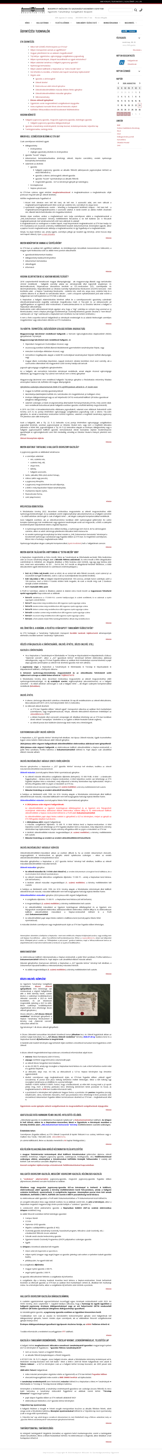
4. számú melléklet (80, 832)
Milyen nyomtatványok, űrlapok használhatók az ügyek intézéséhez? (58, 59)
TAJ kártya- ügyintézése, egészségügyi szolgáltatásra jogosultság (57, 56)
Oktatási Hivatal (123, 142)
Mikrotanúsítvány (42, 97)
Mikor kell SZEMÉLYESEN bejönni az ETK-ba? (48, 47)
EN (141, 2)
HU (137, 2)
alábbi (88, 1324)
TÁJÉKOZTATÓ (67, 675)
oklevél (48, 986)
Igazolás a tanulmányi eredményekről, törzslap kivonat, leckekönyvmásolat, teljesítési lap (61, 126)
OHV (118, 145)
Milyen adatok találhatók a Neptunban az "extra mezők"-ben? (55, 69)
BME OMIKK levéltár (68, 1377)
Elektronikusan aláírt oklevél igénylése (50, 86)
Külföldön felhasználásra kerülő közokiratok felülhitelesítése (54, 109)
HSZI (119, 134)
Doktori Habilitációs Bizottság (128, 128)
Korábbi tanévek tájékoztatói (84, 633)
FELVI (119, 131)
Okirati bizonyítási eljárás (32, 438)
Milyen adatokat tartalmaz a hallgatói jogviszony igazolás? (54, 62)
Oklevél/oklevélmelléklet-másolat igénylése (58, 90)
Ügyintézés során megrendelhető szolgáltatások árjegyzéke (54, 103)
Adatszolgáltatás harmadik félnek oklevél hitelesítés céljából (53, 106)
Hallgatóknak (133, 60)
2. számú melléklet (50, 903)
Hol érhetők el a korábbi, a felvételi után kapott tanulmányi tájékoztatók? (60, 72)
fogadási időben (99, 1374)
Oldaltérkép (129, 2)
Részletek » (137, 50)
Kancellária (121, 139)
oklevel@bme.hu (58, 1137)
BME (118, 125)
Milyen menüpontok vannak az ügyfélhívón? (48, 50)
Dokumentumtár (82, 1120)
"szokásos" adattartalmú (35, 1179)
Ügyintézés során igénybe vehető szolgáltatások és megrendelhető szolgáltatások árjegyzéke (64, 1106)
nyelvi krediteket (74, 543)
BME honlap (105, 2)
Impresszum (48, 1452)
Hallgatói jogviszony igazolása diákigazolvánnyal (50, 123)
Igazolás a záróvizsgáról (45, 79)
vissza (108, 238)
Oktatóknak (132, 64)
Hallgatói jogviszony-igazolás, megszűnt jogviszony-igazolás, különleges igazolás (58, 120)
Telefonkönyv (117, 2)
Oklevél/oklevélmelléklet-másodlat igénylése (53, 93)
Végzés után (35, 75)
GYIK (45, 1089)
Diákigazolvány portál (125, 137)
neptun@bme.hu (88, 938)
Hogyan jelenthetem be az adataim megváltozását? (51, 53)
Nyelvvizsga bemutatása (40, 65)
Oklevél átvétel (41, 82)
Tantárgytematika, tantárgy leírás (39, 129)
